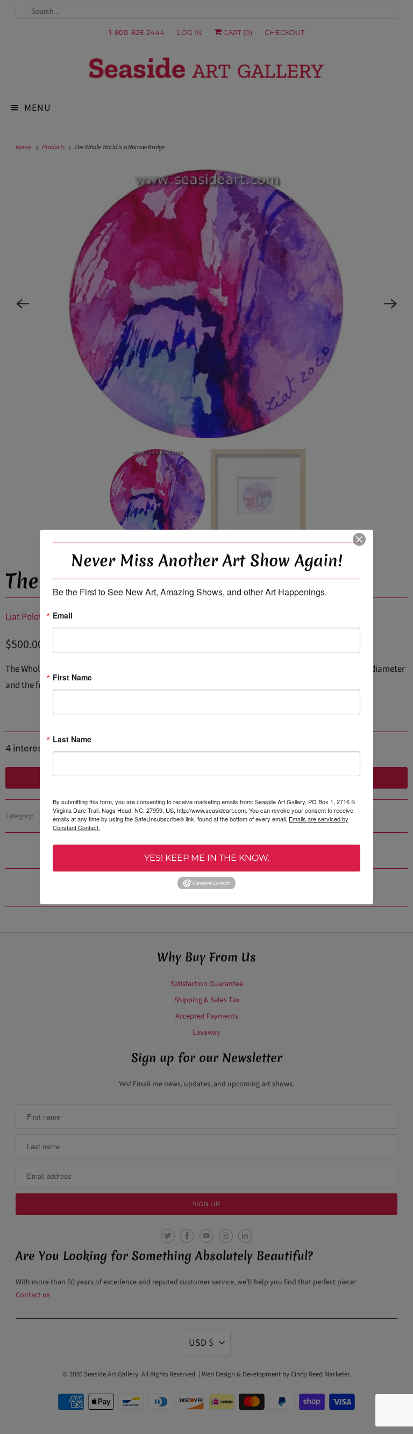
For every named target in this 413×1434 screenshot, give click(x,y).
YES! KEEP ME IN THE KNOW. (206, 858)
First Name (72, 678)
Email (63, 616)
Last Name (72, 739)
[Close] (359, 539)
